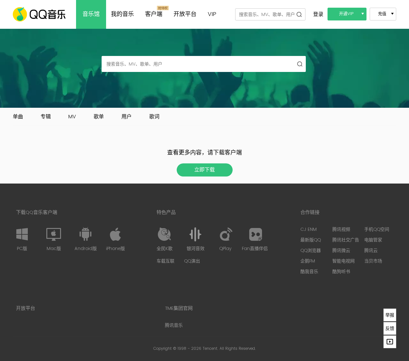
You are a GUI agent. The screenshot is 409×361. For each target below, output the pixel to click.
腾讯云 (371, 250)
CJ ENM (308, 229)
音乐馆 (91, 14)
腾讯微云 (341, 250)
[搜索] (299, 14)
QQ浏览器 (310, 250)
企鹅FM (307, 261)
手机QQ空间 (376, 229)
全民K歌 (165, 248)
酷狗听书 (341, 271)
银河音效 (195, 248)
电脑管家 (373, 240)
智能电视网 (343, 261)
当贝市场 (373, 261)
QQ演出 (192, 261)
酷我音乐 (309, 271)
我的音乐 (122, 14)
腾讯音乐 (174, 325)
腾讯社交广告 (345, 240)
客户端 (153, 14)
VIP (212, 14)
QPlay (225, 248)
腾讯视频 (341, 229)
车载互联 (165, 261)
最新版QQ (310, 240)
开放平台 (185, 14)
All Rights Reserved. (238, 349)
